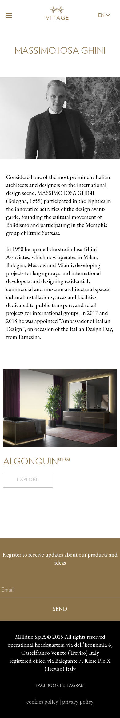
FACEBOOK (47, 685)
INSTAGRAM (72, 685)
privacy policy (78, 701)
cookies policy (42, 701)
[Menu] (8, 15)
